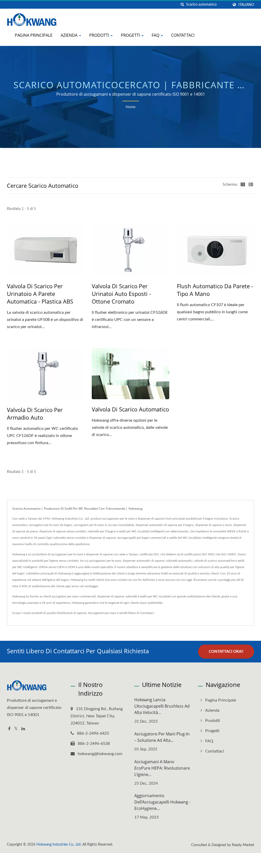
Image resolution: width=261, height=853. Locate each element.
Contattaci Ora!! (226, 652)
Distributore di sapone (71, 612)
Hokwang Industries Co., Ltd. (58, 844)
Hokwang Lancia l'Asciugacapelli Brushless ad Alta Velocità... (162, 706)
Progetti (131, 35)
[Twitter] (16, 729)
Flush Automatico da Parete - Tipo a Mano (215, 289)
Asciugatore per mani (102, 612)
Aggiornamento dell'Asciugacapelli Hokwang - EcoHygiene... (162, 802)
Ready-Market (243, 845)
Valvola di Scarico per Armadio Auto (35, 413)
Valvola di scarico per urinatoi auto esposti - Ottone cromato (121, 293)
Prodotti (99, 35)
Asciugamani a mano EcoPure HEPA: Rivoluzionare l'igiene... (162, 768)
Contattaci (182, 35)
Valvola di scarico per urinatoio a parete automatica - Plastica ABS (40, 293)
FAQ (156, 35)
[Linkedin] (23, 729)
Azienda (70, 35)
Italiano (246, 5)
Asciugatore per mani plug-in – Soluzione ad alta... (162, 737)
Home (130, 107)
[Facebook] (9, 729)
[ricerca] (182, 4)
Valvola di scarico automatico (130, 409)
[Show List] (250, 184)
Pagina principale (34, 35)
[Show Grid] (243, 184)
